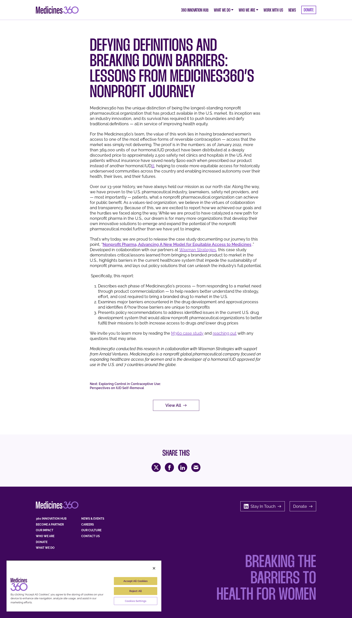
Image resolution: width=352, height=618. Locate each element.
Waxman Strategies (197, 249)
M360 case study (187, 333)
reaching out (224, 333)
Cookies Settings (135, 601)
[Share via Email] (195, 467)
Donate (300, 506)
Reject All (135, 591)
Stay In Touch (263, 506)
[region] (84, 585)
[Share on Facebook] (169, 467)
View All (173, 405)
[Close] (154, 568)
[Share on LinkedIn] (182, 467)
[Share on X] (156, 467)
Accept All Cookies (135, 581)
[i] (152, 165)
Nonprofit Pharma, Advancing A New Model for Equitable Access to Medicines (177, 244)
